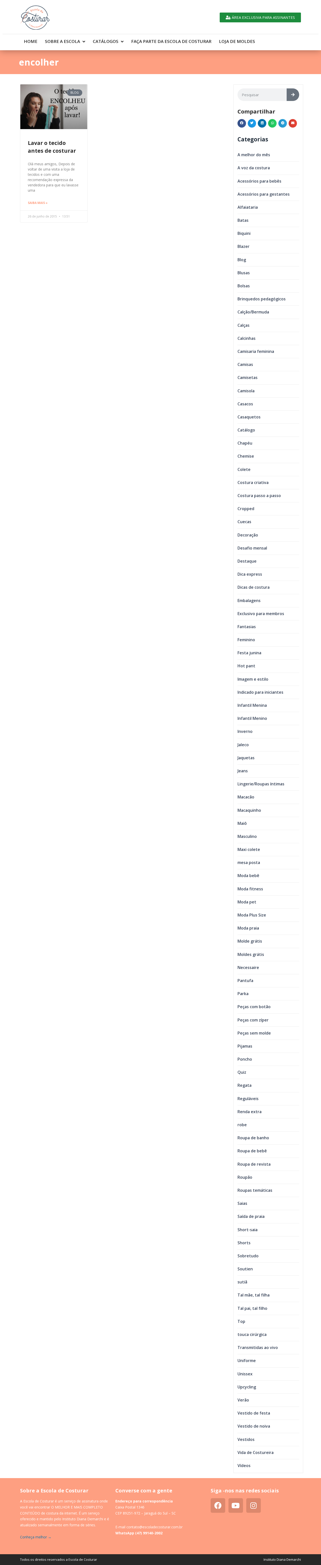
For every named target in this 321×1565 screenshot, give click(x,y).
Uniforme (246, 1360)
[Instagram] (253, 1505)
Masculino (247, 836)
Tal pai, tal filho (252, 1308)
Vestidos (246, 1439)
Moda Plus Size (251, 915)
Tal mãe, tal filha (253, 1295)
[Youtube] (235, 1505)
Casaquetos (249, 417)
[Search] (293, 94)
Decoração (247, 535)
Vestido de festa (253, 1413)
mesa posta (248, 862)
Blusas (243, 273)
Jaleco (243, 744)
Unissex (245, 1374)
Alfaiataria (247, 207)
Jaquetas (246, 758)
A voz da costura (253, 168)
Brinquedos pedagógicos (261, 299)
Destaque (247, 561)
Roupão (244, 1177)
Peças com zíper (253, 1020)
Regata (244, 1085)
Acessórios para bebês (259, 181)
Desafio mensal (252, 548)
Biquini (244, 233)
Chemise (245, 456)
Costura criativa (253, 482)
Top (241, 1321)
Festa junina (249, 653)
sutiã (242, 1282)
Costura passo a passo (259, 495)
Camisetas (247, 377)
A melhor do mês (253, 154)
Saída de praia (251, 1216)
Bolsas (243, 286)
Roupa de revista (254, 1164)
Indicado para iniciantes (260, 692)
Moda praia (248, 928)
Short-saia (247, 1229)
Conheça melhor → (35, 1537)
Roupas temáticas (254, 1190)
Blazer (243, 246)
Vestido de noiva (253, 1426)
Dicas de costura (253, 587)
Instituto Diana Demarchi (282, 1559)
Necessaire (248, 967)
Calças (243, 325)
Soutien (245, 1269)
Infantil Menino (252, 718)
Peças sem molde (254, 1033)
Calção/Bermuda (253, 312)
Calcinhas (246, 338)
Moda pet (246, 902)
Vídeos (244, 1465)
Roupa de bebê (252, 1151)
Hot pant (246, 666)
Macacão (245, 797)
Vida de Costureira (255, 1452)
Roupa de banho (253, 1138)
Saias (242, 1203)
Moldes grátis (250, 954)
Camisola (246, 391)
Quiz (241, 1072)
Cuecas (244, 521)
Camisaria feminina (255, 351)
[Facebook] (218, 1505)
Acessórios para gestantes (263, 194)
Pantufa (245, 980)
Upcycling (246, 1387)
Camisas (245, 364)
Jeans (242, 771)
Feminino (246, 639)
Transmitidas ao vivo (257, 1347)
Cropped (245, 508)
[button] (241, 123)
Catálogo (246, 430)
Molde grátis (249, 941)
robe (242, 1124)
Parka (243, 993)
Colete (244, 469)
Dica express (249, 574)
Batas (243, 220)
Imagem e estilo (252, 679)
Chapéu (244, 443)
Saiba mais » (38, 203)
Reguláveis (248, 1098)
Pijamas (244, 1046)
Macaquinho (249, 810)
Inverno (245, 731)
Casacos (245, 404)
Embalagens (249, 600)
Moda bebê (248, 875)
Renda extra (249, 1111)
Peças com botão (254, 1006)
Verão (243, 1400)
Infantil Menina (252, 705)
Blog (241, 259)
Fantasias (246, 626)
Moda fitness (250, 889)
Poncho (244, 1059)
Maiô (242, 823)
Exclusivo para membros (260, 613)
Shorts (244, 1243)
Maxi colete (248, 849)
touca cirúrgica (252, 1334)
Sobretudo (248, 1256)
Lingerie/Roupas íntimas (260, 784)
